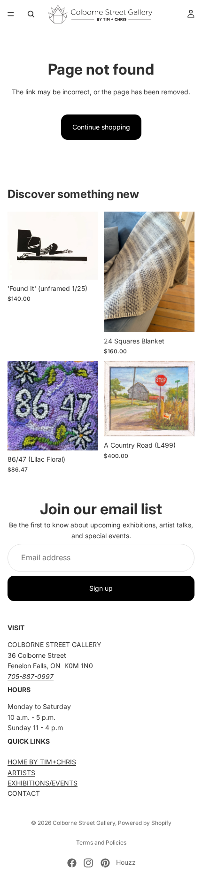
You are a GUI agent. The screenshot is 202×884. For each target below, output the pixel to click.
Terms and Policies (101, 842)
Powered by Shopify (144, 822)
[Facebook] (72, 863)
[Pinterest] (105, 863)
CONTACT (24, 794)
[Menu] (11, 14)
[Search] (31, 14)
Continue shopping (101, 127)
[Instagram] (88, 863)
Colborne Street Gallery (84, 822)
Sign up (101, 588)
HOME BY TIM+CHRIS (42, 762)
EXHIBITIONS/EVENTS (43, 783)
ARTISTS (21, 773)
